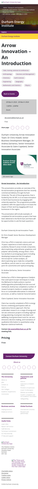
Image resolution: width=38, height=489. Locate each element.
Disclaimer (4, 473)
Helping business (6, 409)
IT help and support (7, 436)
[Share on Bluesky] (12, 129)
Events (12, 12)
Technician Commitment (8, 431)
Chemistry (6, 78)
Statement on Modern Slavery (27, 384)
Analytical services (6, 412)
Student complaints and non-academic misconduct (28, 395)
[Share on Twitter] (17, 127)
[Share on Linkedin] (27, 127)
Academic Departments (8, 392)
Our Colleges (5, 389)
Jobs (2, 382)
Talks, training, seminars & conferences (16, 70)
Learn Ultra (4, 424)
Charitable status (7, 471)
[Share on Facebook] (22, 127)
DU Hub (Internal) (6, 433)
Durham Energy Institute (27, 10)
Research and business (15, 8)
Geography (19, 82)
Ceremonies (5, 394)
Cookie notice (5, 477)
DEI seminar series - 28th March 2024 (15, 14)
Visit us (3, 387)
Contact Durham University (17, 356)
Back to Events (9, 94)
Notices (22, 381)
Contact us (4, 385)
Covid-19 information (26, 390)
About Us (6, 12)
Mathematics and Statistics (12, 85)
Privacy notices (6, 480)
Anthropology (7, 74)
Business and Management (25, 74)
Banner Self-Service (7, 426)
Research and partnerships (24, 412)
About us (17, 362)
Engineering (7, 82)
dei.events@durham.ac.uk (14, 118)
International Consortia (27, 409)
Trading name (6, 475)
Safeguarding (24, 399)
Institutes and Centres (10, 10)
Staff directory (5, 429)
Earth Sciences (19, 78)
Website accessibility (26, 392)
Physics (27, 85)
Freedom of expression (27, 388)
